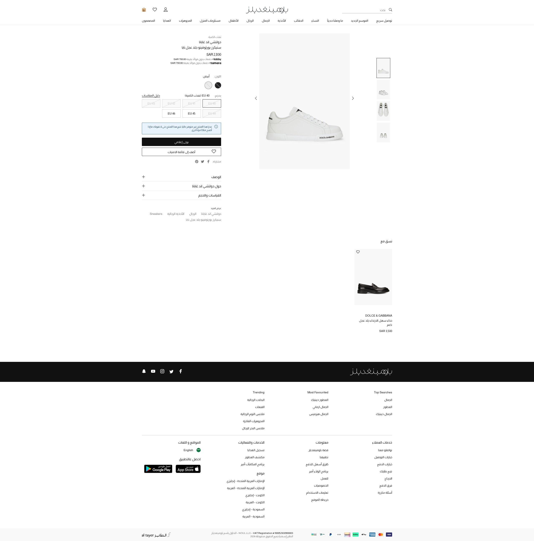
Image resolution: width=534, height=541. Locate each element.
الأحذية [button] (282, 20)
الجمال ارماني (320, 407)
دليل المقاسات (151, 95)
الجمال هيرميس (318, 414)
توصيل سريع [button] (384, 20)
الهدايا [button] (167, 20)
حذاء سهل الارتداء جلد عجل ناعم (375, 322)
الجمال (388, 399)
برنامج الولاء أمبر (318, 471)
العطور (387, 407)
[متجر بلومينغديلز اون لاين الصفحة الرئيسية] (267, 9)
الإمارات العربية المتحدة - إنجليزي (245, 481)
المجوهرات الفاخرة (253, 421)
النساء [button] (315, 20)
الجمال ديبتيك (384, 414)
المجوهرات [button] (185, 20)
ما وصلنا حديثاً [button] (335, 20)
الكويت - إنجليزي (254, 495)
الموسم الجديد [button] (359, 20)
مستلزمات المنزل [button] (210, 20)
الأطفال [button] (233, 20)
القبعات (259, 407)
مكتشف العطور (254, 457)
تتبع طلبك (386, 471)
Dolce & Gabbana (378, 315)
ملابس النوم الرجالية (252, 414)
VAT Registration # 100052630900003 (273, 533)
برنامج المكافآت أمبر (252, 464)
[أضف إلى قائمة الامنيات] (358, 252)
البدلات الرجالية (255, 399)
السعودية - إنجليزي (253, 509)
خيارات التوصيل (383, 457)
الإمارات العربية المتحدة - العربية (245, 488)
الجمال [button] (266, 20)
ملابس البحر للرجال (253, 428)
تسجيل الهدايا (255, 450)
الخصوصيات (321, 485)
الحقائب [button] (298, 20)
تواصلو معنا (385, 450)
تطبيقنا (324, 457)
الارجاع (388, 478)
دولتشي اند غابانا (210, 42)
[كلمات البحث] (390, 10)
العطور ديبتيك (319, 399)
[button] (353, 98)
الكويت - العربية (255, 502)
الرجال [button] (250, 20)
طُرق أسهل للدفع (317, 464)
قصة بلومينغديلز (318, 450)
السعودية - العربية (253, 516)
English (188, 450)
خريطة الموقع (319, 499)
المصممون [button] (148, 20)
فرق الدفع (385, 485)
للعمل (324, 478)
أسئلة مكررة (385, 492)
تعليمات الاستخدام (317, 492)
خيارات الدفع (384, 464)
